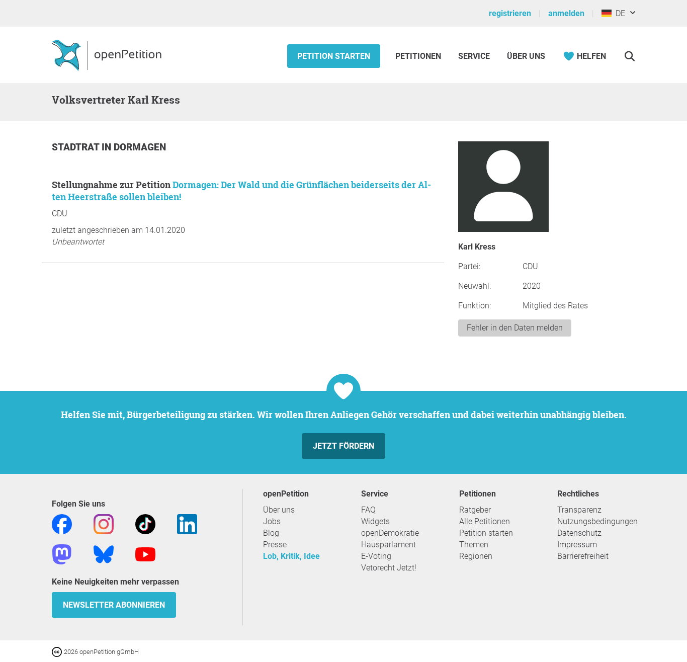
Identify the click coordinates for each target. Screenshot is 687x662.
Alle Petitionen (484, 521)
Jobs (272, 521)
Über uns (279, 510)
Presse (275, 544)
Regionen (475, 556)
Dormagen (140, 147)
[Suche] (629, 56)
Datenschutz (579, 533)
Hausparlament (388, 544)
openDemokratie (390, 533)
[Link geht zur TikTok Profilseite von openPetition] (145, 523)
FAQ (368, 510)
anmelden (566, 13)
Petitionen (419, 56)
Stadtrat (77, 147)
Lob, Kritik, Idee (291, 556)
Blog (271, 533)
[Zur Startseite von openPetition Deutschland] (108, 54)
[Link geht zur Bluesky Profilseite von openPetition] (104, 553)
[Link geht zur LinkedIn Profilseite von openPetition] (187, 523)
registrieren (510, 13)
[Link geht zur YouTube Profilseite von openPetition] (145, 553)
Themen (473, 544)
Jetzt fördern (343, 446)
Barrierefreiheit (583, 556)
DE (618, 13)
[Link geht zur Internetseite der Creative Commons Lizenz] (58, 651)
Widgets (375, 521)
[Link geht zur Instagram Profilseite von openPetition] (104, 523)
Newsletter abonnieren (114, 605)
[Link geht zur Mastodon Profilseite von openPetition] (62, 553)
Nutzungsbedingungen (597, 521)
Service (474, 56)
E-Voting (376, 556)
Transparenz (579, 510)
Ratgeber (475, 510)
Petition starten (333, 56)
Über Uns (526, 56)
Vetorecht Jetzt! (388, 567)
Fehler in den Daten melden (515, 328)
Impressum (577, 544)
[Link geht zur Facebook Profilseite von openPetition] (62, 523)
